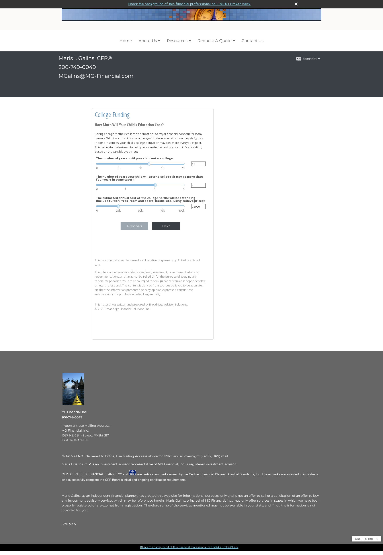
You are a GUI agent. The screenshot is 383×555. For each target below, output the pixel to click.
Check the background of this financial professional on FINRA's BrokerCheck (189, 4)
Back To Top (364, 538)
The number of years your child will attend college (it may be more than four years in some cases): (149, 178)
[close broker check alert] (296, 4)
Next (166, 226)
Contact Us (253, 40)
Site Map (69, 524)
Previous (134, 226)
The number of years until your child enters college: (135, 158)
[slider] (140, 164)
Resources (177, 40)
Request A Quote (214, 40)
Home (125, 40)
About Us (148, 40)
